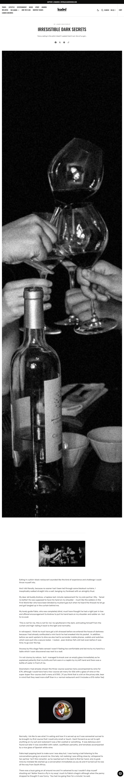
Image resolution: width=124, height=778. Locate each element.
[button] (98, 10)
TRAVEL (4, 7)
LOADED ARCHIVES (7, 13)
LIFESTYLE (12, 7)
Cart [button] (120, 10)
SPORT (37, 7)
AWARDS (44, 7)
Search (106, 10)
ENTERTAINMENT (22, 7)
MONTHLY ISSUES (38, 10)
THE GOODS (13, 10)
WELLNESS (5, 10)
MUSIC (31, 7)
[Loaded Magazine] (62, 10)
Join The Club (26, 10)
